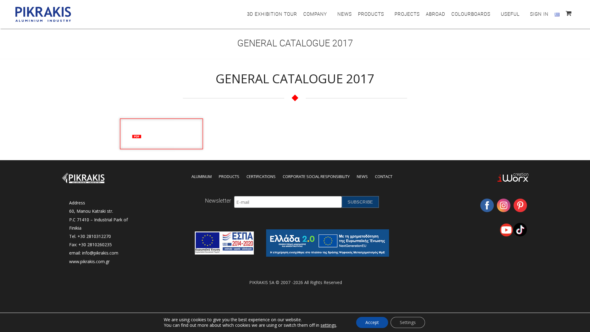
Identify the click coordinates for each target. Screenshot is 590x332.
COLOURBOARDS (470, 14)
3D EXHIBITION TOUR (272, 14)
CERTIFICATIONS (261, 176)
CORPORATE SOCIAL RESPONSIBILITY (316, 176)
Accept (372, 322)
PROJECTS (407, 14)
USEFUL (510, 14)
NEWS (344, 14)
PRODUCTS (371, 14)
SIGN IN (539, 14)
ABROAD (435, 14)
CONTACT (383, 176)
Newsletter (218, 200)
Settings (408, 322)
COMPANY (315, 14)
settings (328, 325)
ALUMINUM (201, 176)
